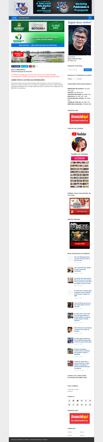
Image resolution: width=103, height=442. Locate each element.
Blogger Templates (42, 439)
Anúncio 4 (82, 435)
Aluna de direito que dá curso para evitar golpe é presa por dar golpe (82, 304)
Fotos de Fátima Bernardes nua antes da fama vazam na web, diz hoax (82, 258)
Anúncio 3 (70, 435)
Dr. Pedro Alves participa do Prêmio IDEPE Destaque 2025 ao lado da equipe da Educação (83, 340)
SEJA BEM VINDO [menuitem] (24, 18)
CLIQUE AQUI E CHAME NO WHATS (73, 390)
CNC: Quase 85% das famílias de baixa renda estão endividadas (82, 269)
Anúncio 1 (70, 432)
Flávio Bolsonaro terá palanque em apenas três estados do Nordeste (83, 329)
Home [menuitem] (14, 18)
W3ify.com (27, 439)
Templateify (19, 439)
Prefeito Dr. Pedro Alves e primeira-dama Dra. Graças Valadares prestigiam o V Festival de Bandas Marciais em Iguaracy (82, 365)
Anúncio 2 (82, 432)
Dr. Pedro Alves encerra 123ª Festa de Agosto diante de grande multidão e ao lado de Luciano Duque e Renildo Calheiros (82, 317)
